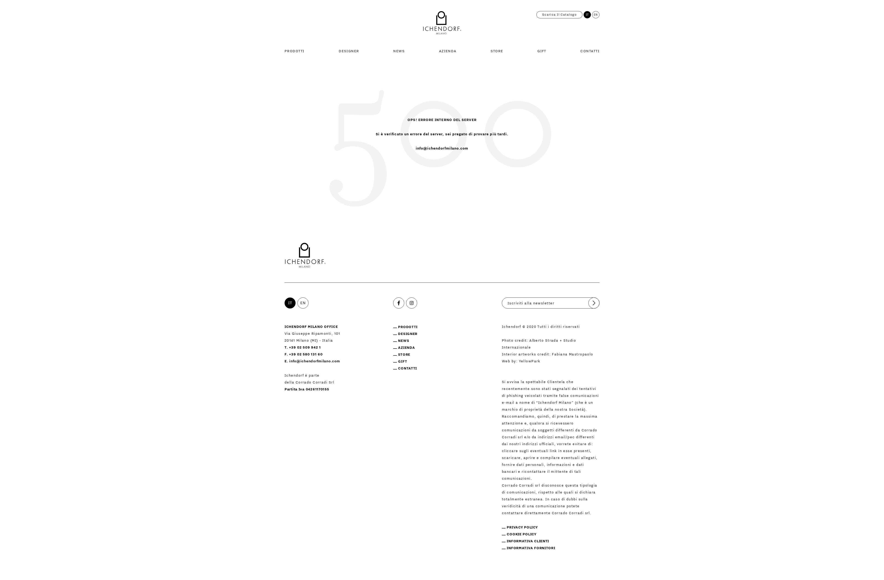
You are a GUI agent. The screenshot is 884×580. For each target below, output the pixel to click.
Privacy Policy (522, 527)
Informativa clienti (528, 541)
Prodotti (295, 51)
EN (596, 14)
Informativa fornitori (531, 548)
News (399, 51)
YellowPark (530, 361)
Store (497, 51)
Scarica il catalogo (559, 15)
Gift (541, 51)
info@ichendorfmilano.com (442, 148)
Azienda (448, 51)
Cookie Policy (521, 534)
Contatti (589, 51)
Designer (349, 51)
